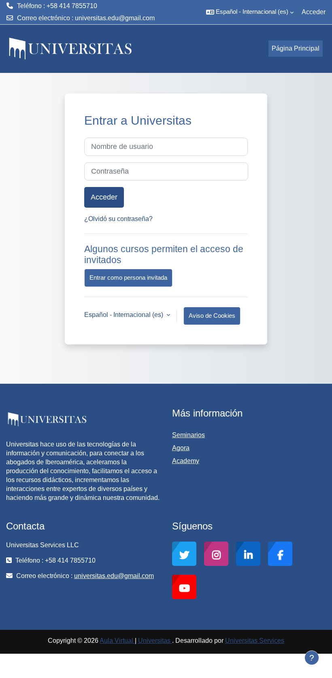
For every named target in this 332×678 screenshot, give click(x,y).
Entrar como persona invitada (128, 277)
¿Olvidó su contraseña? (118, 218)
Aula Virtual (117, 640)
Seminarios (188, 434)
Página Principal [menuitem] (295, 48)
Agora (180, 447)
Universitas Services (254, 640)
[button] (249, 12)
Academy (185, 460)
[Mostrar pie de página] (311, 657)
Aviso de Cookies (212, 315)
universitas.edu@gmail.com (115, 18)
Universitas (155, 640)
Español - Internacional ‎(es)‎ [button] (124, 314)
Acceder (314, 12)
